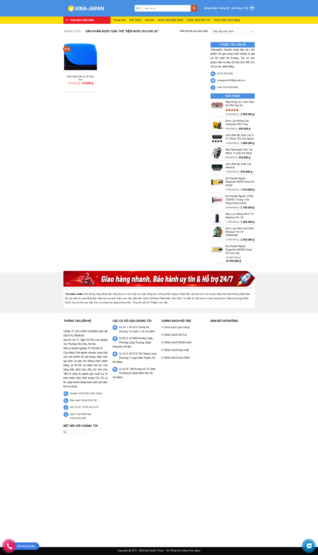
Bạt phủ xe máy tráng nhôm (210, 298)
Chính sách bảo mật (176, 350)
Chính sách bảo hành (170, 20)
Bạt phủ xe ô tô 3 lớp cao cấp (129, 294)
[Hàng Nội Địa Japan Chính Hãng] (96, 8)
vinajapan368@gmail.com (231, 80)
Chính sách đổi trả (198, 20)
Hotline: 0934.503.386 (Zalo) (86, 393)
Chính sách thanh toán (177, 342)
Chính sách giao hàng (227, 20)
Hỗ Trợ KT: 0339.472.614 (84, 407)
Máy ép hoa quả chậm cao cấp (115, 298)
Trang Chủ (119, 20)
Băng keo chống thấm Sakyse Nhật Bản (168, 294)
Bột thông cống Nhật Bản (98, 294)
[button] (216, 8)
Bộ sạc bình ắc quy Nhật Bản (81, 298)
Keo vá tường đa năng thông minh (112, 302)
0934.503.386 (225, 73)
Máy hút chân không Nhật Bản (233, 294)
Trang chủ (71, 31)
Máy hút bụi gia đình (238, 298)
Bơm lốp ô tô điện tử (183, 298)
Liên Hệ (149, 20)
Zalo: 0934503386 (227, 87)
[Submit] (194, 8)
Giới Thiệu (135, 20)
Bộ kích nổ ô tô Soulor (203, 294)
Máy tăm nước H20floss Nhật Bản (151, 298)
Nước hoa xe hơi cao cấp (79, 302)
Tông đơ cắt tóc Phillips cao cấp (149, 302)
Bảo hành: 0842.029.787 (84, 400)
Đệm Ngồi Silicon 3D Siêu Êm (80, 78)
